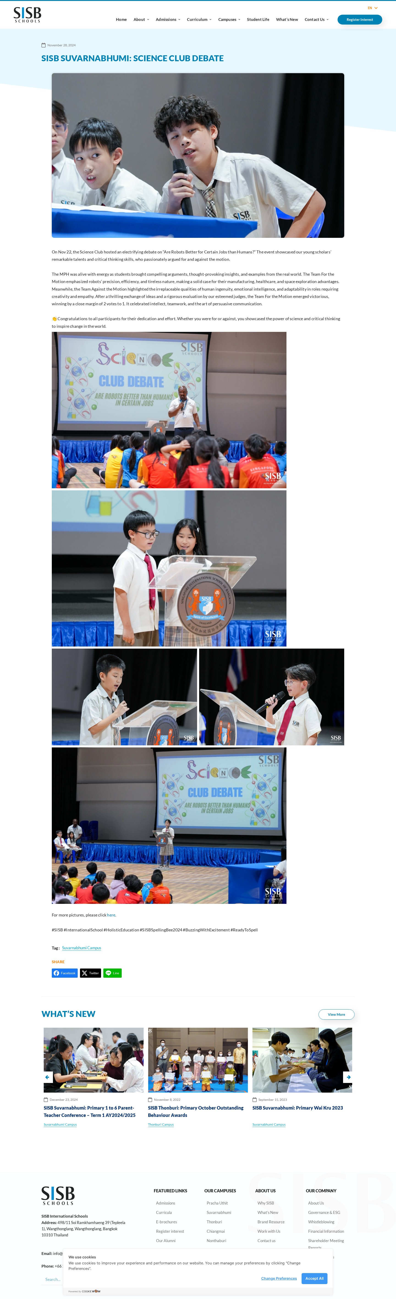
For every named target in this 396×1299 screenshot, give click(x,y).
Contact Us (314, 19)
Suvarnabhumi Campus (164, 1124)
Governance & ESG (324, 1212)
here (111, 914)
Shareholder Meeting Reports (326, 1244)
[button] (349, 1077)
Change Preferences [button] (279, 1278)
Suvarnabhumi (219, 1212)
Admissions (166, 19)
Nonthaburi (216, 1240)
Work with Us (269, 1231)
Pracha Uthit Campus (279, 1124)
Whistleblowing (321, 1221)
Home (121, 19)
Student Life (258, 19)
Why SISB (266, 1203)
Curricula (164, 1212)
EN (370, 8)
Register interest (170, 1231)
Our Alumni (166, 1240)
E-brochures (166, 1221)
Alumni (258, 1124)
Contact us (266, 1240)
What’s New (287, 19)
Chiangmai (216, 1231)
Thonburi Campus (56, 1124)
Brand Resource (271, 1221)
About (139, 19)
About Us (316, 1203)
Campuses (227, 19)
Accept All (314, 1278)
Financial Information (326, 1231)
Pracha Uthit (217, 1203)
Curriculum (197, 19)
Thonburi (214, 1221)
